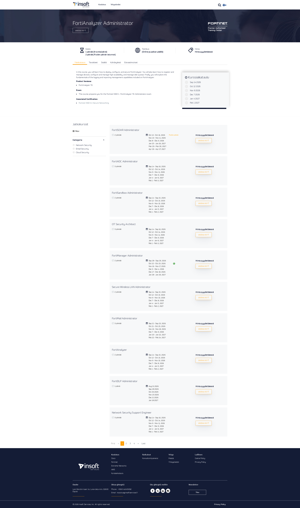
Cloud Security (82, 152)
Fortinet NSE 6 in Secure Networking (94, 103)
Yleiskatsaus (79, 62)
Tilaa (197, 492)
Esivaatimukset (131, 62)
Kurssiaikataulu (117, 473)
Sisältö (104, 62)
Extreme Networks (118, 466)
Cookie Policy (200, 458)
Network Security (84, 145)
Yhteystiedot (174, 462)
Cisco (113, 458)
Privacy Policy (200, 462)
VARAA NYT (80, 30)
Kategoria (77, 140)
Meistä (171, 458)
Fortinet (114, 462)
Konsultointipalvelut (150, 458)
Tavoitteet (93, 62)
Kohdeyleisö (115, 62)
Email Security (82, 149)
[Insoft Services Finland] (81, 5)
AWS (113, 469)
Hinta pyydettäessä (205, 135)
